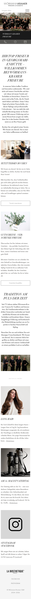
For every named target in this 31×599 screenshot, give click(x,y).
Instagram (9, 557)
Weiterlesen (10, 441)
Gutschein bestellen (15, 283)
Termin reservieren (15, 203)
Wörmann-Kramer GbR (16, 590)
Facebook (18, 557)
